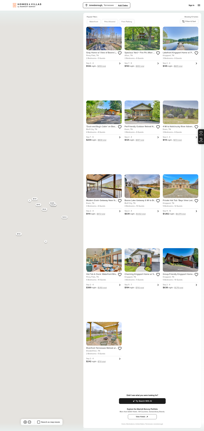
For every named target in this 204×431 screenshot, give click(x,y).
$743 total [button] (140, 287)
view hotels (140, 417)
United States (140, 424)
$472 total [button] (177, 140)
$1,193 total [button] (102, 287)
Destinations (130, 424)
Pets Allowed (109, 21)
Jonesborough (158, 424)
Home (123, 424)
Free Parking (126, 21)
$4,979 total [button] (181, 214)
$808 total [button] (102, 140)
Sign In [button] (191, 5)
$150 (19, 234)
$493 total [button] (140, 66)
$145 (38, 205)
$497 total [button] (140, 140)
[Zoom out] (29, 422)
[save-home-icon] (120, 53)
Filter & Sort (190, 21)
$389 (52, 203)
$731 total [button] (102, 361)
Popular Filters (92, 17)
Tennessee (149, 424)
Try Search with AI (144, 401)
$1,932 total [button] (141, 214)
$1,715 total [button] (178, 287)
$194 (35, 199)
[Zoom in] (25, 422)
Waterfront (93, 21)
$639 (53, 205)
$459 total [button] (101, 66)
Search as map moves (50, 422)
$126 (44, 209)
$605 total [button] (178, 66)
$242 (65, 217)
